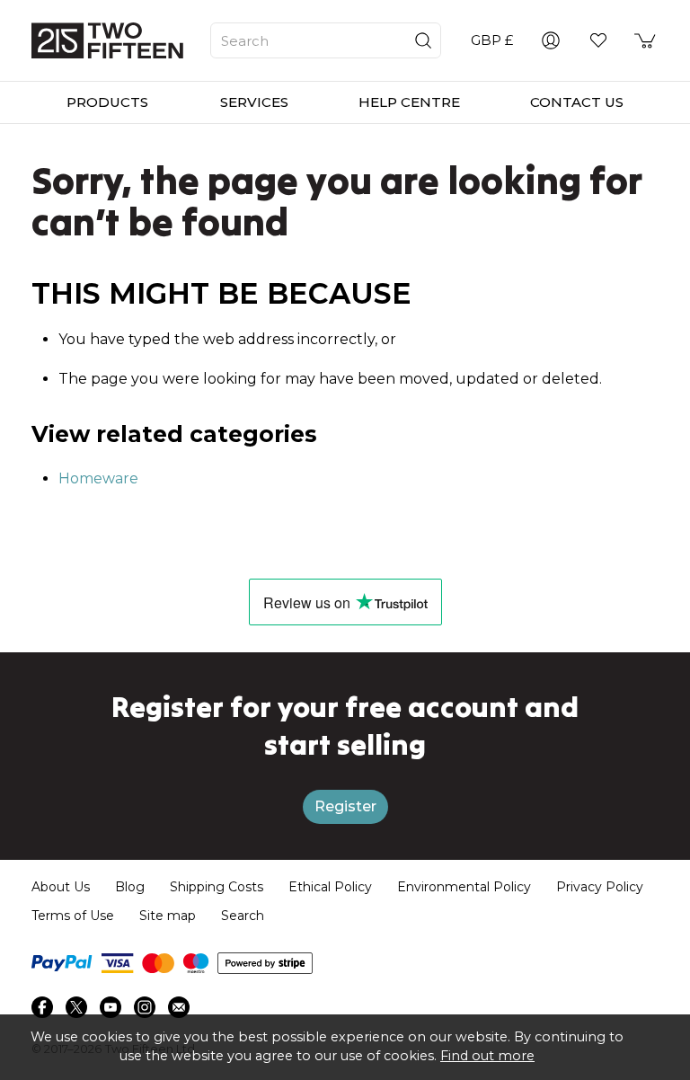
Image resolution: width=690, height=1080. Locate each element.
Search (242, 915)
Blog (130, 887)
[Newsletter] (179, 1007)
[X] (76, 1007)
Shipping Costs (216, 887)
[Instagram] (145, 1007)
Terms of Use (72, 915)
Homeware (98, 478)
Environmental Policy (464, 887)
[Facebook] (42, 1007)
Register (345, 806)
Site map (167, 915)
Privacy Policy (599, 887)
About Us (60, 887)
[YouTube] (110, 1007)
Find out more (487, 1056)
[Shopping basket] (646, 40)
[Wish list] (598, 40)
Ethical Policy (330, 887)
